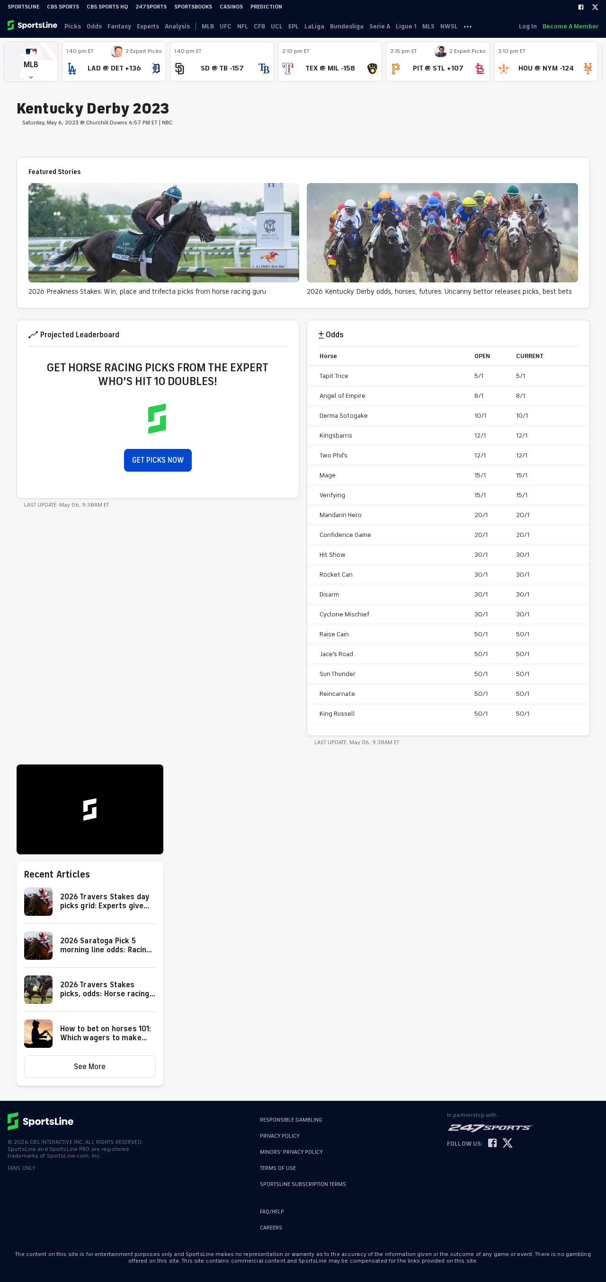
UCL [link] (277, 26)
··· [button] (467, 26)
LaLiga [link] (314, 26)
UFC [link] (226, 26)
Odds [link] (94, 26)
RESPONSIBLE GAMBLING (291, 1120)
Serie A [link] (379, 26)
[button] (31, 62)
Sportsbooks (193, 6)
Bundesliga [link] (347, 26)
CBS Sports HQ (107, 6)
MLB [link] (208, 26)
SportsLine (23, 6)
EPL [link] (293, 26)
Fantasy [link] (119, 26)
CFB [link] (259, 26)
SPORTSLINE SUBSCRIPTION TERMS (303, 1184)
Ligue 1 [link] (406, 26)
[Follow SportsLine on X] (507, 1143)
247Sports (151, 6)
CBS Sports (63, 6)
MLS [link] (428, 26)
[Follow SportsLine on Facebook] (492, 1143)
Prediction (266, 6)
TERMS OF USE (278, 1168)
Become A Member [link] (570, 26)
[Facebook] (581, 7)
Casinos (231, 6)
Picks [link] (72, 26)
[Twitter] (595, 7)
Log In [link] (528, 26)
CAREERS (271, 1227)
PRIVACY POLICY (280, 1136)
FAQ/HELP (272, 1211)
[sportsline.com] (33, 26)
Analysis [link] (177, 26)
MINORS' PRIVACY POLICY (291, 1152)
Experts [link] (148, 26)
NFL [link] (242, 26)
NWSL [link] (449, 26)
